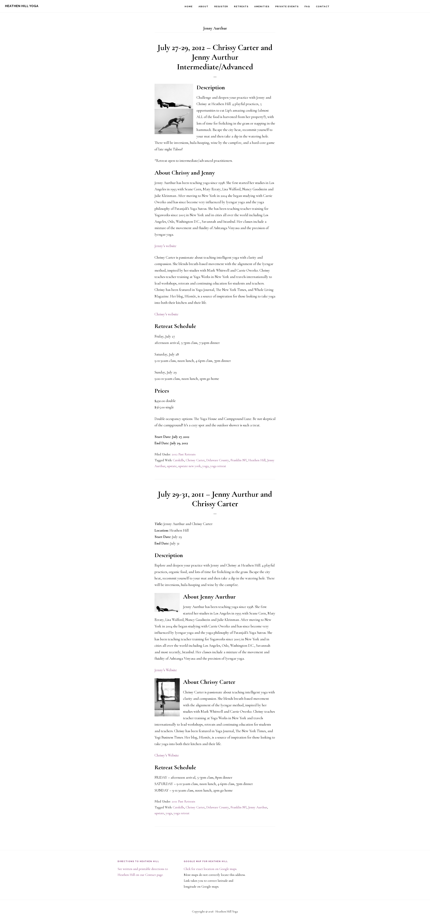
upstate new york (189, 466)
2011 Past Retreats (183, 801)
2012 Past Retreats (184, 454)
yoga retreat (218, 466)
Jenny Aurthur (257, 807)
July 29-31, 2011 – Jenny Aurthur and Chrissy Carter (215, 499)
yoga (205, 466)
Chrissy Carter (195, 460)
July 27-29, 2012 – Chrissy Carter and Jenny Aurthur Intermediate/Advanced (215, 57)
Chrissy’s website (166, 314)
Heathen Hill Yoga (21, 6)
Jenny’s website (165, 246)
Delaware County (217, 460)
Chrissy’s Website (167, 755)
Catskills (178, 460)
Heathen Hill (257, 460)
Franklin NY (238, 460)
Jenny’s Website (166, 670)
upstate (172, 466)
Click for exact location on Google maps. (210, 869)
